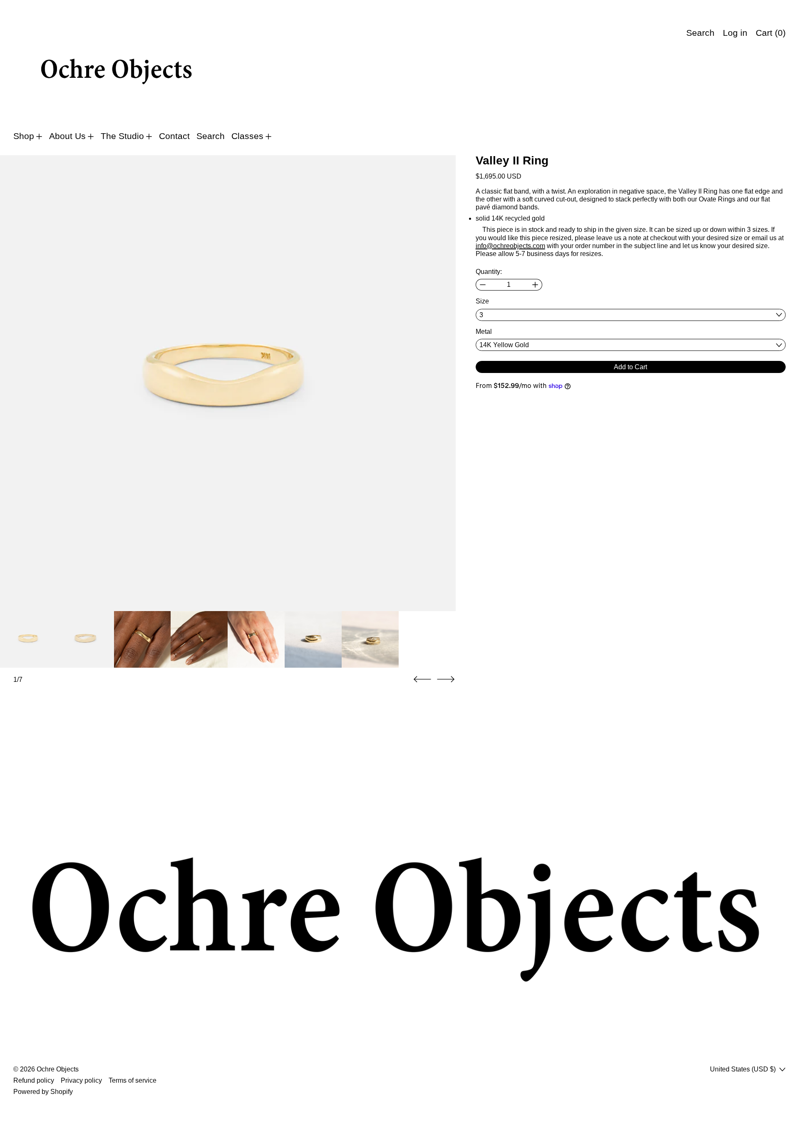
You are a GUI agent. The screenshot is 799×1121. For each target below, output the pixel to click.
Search (210, 136)
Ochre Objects (58, 1069)
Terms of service (132, 1080)
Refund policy (33, 1080)
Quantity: (489, 271)
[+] (535, 285)
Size (482, 301)
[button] (228, 383)
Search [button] (700, 33)
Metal (484, 331)
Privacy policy (81, 1080)
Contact (174, 136)
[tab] (28, 639)
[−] (482, 285)
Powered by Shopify (43, 1091)
